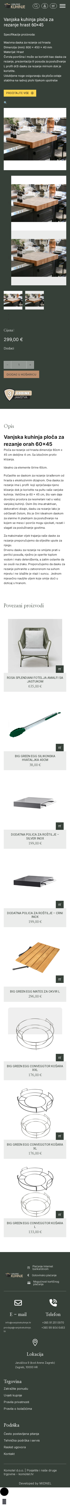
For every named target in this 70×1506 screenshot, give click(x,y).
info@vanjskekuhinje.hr (18, 1322)
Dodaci (9, 348)
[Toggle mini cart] (53, 5)
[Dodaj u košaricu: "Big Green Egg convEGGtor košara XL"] (60, 1136)
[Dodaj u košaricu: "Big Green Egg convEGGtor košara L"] (60, 1214)
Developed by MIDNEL (35, 1483)
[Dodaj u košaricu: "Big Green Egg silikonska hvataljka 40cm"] (60, 747)
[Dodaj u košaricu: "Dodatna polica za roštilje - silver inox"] (60, 826)
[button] (35, 102)
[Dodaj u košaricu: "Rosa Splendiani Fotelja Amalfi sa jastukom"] (60, 669)
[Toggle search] (36, 6)
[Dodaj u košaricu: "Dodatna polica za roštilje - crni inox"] (60, 904)
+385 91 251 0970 (53, 1322)
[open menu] (62, 6)
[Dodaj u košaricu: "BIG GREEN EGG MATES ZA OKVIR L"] (60, 979)
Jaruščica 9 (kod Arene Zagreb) (35, 1362)
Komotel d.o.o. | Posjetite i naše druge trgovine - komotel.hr (30, 1472)
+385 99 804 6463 (53, 1327)
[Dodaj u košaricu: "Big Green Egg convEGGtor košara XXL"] (60, 1057)
